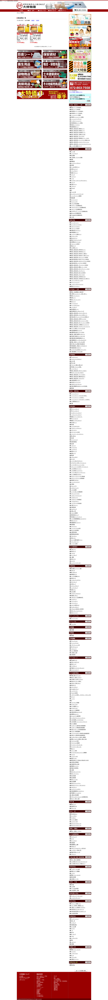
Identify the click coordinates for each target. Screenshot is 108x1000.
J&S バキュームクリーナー (76, 610)
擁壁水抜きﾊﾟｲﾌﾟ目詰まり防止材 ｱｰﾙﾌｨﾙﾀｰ (80, 760)
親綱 (72, 159)
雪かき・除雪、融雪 (75, 798)
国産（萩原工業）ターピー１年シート (79, 313)
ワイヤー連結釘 (74, 819)
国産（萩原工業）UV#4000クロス (78, 276)
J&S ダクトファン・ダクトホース (78, 785)
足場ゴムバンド (74, 169)
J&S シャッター (74, 779)
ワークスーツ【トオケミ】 (76, 745)
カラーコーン (74, 430)
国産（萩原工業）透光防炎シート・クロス (80, 138)
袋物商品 (38, 981)
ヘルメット (73, 445)
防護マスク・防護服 (75, 871)
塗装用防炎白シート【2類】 (77, 123)
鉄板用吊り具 (74, 806)
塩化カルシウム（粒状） (76, 681)
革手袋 (72, 884)
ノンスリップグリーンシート (77, 284)
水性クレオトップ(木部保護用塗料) (78, 729)
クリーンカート (74, 601)
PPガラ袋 (73, 363)
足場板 (72, 944)
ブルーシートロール (75, 226)
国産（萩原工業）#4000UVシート (78, 249)
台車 (72, 403)
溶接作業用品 (74, 441)
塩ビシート (73, 301)
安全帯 (72, 443)
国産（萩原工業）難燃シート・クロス (79, 267)
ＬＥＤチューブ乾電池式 (76, 499)
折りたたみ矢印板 (75, 530)
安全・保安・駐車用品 (75, 859)
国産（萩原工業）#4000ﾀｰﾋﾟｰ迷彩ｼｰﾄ (79, 253)
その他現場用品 (57, 979)
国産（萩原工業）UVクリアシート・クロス (80, 269)
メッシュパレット (75, 393)
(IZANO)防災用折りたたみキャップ (78, 911)
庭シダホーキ (74, 572)
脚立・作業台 (57, 978)
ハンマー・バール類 (75, 869)
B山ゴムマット (74, 238)
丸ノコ (72, 955)
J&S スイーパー (74, 612)
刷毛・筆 (73, 920)
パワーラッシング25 (75, 645)
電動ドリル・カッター (75, 875)
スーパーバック (74, 439)
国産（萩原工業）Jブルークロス (78, 274)
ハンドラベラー (74, 691)
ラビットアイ (74, 486)
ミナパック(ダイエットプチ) (77, 280)
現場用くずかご (74, 595)
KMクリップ (73, 664)
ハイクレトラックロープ (76, 414)
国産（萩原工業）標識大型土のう (78, 376)
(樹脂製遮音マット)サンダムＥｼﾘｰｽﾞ (78, 340)
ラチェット (73, 854)
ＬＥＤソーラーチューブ (76, 495)
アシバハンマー (74, 201)
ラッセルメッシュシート (76, 121)
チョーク (73, 754)
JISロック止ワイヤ (75, 662)
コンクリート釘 (74, 756)
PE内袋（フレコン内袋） (76, 366)
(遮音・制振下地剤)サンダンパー (78, 334)
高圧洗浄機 (73, 877)
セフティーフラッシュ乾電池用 (77, 478)
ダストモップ (74, 582)
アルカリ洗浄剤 (74, 693)
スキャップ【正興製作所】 (76, 209)
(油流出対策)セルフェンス (76, 712)
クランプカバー (74, 170)
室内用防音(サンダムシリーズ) (77, 311)
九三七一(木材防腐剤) (75, 731)
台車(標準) (73, 654)
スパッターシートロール (76, 224)
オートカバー (74, 840)
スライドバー (74, 526)
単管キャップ (74, 451)
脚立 (72, 940)
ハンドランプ (74, 449)
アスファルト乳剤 (75, 741)
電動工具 (56, 988)
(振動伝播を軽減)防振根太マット (78, 338)
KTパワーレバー (74, 647)
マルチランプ (74, 509)
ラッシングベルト (75, 643)
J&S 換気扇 (73, 777)
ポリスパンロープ (75, 670)
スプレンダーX (74, 457)
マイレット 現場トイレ (76, 903)
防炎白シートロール (75, 124)
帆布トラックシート (75, 295)
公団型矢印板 (74, 532)
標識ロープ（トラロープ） (76, 416)
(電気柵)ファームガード (76, 793)
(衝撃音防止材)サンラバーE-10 (77, 332)
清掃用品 (38, 986)
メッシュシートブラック (76, 119)
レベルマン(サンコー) (75, 898)
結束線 (72, 165)
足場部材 (38, 989)
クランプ (73, 174)
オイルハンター (74, 704)
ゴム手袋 (73, 886)
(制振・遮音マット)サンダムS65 (78, 342)
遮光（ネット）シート (75, 299)
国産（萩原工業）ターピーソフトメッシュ (80, 142)
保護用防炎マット (75, 126)
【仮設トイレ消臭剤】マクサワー (78, 907)
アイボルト (73, 817)
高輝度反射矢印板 (75, 534)
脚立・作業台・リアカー (76, 831)
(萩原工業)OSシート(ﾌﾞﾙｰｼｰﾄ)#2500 (78, 263)
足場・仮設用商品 (40, 977)
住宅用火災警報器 (75, 762)
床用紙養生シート (75, 232)
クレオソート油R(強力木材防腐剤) (78, 725)
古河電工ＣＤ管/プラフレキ (77, 679)
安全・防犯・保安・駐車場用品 (60, 981)
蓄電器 (72, 635)
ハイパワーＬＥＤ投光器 (76, 503)
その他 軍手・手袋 (75, 890)
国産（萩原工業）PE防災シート (78, 128)
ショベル (73, 553)
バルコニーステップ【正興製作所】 (78, 207)
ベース (72, 178)
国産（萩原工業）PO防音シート (78, 130)
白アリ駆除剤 (74, 723)
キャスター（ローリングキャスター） (79, 180)
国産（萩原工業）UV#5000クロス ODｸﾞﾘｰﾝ (80, 278)
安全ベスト (73, 538)
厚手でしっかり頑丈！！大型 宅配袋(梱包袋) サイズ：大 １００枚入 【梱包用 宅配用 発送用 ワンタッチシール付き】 (35, 38)
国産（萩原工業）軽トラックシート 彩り (79, 320)
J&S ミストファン (75, 773)
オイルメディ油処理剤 (75, 716)
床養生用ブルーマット (75, 230)
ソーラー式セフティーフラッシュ (78, 472)
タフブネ (73, 561)
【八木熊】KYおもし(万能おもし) (78, 863)
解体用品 (56, 982)
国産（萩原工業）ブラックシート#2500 (79, 265)
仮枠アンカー (74, 758)
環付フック (73, 804)
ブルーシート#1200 (75, 228)
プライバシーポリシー (24, 978)
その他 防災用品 (74, 913)
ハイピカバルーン (75, 501)
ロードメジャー (74, 199)
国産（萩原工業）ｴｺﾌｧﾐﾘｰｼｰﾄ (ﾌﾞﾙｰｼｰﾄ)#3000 (80, 261)
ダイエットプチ (74, 236)
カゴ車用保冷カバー (75, 401)
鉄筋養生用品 (57, 984)
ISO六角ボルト (74, 814)
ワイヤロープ (39, 994)
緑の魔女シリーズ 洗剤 (76, 568)
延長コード (73, 453)
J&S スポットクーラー (76, 771)
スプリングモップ (75, 586)
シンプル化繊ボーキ (75, 576)
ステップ (73, 182)
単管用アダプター (75, 480)
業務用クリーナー (75, 766)
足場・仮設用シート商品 (42, 976)
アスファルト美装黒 (75, 743)
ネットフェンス (74, 303)
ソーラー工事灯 (74, 543)
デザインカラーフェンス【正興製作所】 (79, 796)
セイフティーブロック (75, 163)
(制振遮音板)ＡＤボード (76, 347)
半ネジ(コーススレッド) (76, 825)
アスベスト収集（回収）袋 (76, 365)
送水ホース (73, 551)
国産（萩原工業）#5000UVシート (78, 251)
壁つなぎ (73, 188)
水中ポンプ (73, 846)
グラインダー (74, 957)
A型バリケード (74, 520)
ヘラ (72, 930)
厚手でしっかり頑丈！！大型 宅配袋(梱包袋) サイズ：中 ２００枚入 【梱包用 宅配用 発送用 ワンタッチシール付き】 (22, 38)
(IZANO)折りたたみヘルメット (77, 909)
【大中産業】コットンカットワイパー (79, 721)
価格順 (32, 20)
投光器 (72, 424)
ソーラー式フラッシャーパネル (77, 464)
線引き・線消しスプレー (76, 677)
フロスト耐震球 (74, 513)
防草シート (73, 297)
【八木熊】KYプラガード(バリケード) (79, 861)
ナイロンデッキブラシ (75, 580)
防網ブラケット (74, 172)
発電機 (72, 629)
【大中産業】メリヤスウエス (77, 719)
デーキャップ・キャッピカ (76, 896)
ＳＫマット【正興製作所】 (76, 205)
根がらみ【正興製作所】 (76, 213)
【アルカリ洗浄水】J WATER (77, 609)
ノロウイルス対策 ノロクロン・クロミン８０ (81, 694)
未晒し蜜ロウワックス (75, 675)
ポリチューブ (74, 836)
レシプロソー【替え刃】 (76, 850)
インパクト (73, 951)
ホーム (18, 12)
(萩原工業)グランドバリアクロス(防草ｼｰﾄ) (80, 317)
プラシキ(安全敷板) (75, 203)
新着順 (37, 20)
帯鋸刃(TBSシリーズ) (75, 852)
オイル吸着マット (75, 706)
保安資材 (38, 983)
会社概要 (21, 976)
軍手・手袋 (56, 983)
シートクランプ (74, 153)
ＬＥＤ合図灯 (74, 489)
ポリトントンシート (75, 282)
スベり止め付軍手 (75, 888)
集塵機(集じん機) (74, 844)
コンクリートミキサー (75, 789)
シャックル (73, 624)
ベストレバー (74, 648)
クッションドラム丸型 (75, 528)
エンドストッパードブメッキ (77, 194)
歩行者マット (74, 422)
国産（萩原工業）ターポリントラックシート (80, 326)
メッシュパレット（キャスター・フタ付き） (80, 399)
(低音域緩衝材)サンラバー (76, 330)
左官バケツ (73, 559)
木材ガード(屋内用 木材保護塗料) (78, 735)
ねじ (55, 977)
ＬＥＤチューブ (74, 497)
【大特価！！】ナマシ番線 (76, 157)
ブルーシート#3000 (75, 244)
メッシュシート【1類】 (76, 115)
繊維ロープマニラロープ (76, 420)
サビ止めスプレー (75, 689)
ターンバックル (74, 618)
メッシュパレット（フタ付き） (77, 397)
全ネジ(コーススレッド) (76, 823)
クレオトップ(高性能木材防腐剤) (78, 727)
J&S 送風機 (73, 781)
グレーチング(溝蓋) (75, 702)
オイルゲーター (74, 708)
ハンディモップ (74, 587)
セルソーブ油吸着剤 (75, 710)
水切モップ (73, 584)
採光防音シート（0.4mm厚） (77, 111)
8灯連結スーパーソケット (76, 516)
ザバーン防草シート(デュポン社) (78, 328)
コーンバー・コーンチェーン (77, 434)
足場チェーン (74, 184)
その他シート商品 (40, 979)
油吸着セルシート (75, 714)
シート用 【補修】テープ (76, 146)
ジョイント (73, 176)
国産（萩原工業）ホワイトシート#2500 (79, 257)
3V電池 (72, 484)
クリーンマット (74, 603)
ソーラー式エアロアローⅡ (76, 461)
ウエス (72, 936)
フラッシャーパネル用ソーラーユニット (79, 466)
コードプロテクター (75, 426)
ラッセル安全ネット (75, 167)
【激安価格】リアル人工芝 (76, 351)
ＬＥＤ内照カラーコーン (76, 468)
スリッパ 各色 (74, 750)
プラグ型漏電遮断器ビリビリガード (78, 518)
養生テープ (73, 245)
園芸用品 (73, 965)
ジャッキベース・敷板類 (76, 195)
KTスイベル (73, 808)
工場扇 (72, 769)
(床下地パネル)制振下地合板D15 (78, 344)
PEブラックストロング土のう (77, 372)
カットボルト (74, 815)
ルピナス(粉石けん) (75, 605)
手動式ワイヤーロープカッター (77, 668)
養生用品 (38, 978)
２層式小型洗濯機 (75, 795)
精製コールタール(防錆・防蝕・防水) (79, 739)
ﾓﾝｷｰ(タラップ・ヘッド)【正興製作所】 (79, 211)
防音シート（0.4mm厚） (76, 107)
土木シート (73, 549)
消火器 (72, 437)
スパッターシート (75, 222)
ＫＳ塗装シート (74, 247)
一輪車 (72, 557)
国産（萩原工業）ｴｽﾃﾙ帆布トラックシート (80, 324)
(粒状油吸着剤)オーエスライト (77, 791)
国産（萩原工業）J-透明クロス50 (78, 134)
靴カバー (73, 748)
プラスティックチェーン (76, 428)
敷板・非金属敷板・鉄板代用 (77, 292)
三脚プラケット (74, 505)
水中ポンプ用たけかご (75, 683)
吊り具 (55, 976)
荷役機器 (38, 993)
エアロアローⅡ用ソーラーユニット (78, 462)
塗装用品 (56, 987)
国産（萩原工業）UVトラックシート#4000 (80, 322)
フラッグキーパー (75, 541)
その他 (72, 217)
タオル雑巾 (73, 591)
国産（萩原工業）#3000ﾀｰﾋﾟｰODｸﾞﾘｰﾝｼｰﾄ (80, 255)
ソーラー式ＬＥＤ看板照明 (76, 491)
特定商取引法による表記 (24, 977)
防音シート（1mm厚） (76, 109)
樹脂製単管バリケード (75, 522)
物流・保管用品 (40, 982)
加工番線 (73, 155)
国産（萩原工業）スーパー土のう (78, 374)
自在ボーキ (73, 578)
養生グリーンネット (75, 286)
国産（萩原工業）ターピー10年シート (79, 315)
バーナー (73, 873)
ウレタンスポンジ (75, 607)
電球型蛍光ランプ (75, 515)
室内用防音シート (75, 309)
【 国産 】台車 (74, 652)
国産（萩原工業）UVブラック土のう (79, 370)
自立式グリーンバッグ (75, 382)
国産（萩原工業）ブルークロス (77, 136)
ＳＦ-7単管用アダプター (76, 474)
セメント (73, 696)
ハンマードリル (74, 953)
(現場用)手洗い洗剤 (75, 764)
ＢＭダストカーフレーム (76, 384)
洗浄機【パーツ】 (75, 879)
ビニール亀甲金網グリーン (76, 540)
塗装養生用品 (74, 924)
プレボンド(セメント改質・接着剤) (78, 737)
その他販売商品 (40, 996)
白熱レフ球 (73, 511)
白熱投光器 (73, 507)
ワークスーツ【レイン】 (76, 746)
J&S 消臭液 (73, 775)
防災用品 (56, 986)
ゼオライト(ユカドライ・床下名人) (78, 848)
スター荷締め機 (74, 650)
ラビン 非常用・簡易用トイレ (77, 905)
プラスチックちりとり (75, 593)
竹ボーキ (73, 570)
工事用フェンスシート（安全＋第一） (79, 293)
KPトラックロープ (75, 409)
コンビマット (74, 599)
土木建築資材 (39, 984)
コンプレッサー (74, 938)
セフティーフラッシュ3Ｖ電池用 (78, 476)
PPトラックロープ (75, 411)
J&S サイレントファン (76, 783)
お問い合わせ (22, 979)
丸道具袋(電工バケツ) (75, 380)
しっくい (73, 698)
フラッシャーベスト (75, 493)
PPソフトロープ (74, 418)
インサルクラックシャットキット (78, 718)
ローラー (73, 928)
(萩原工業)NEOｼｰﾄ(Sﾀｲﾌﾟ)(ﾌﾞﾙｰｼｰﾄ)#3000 (80, 259)
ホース (72, 838)
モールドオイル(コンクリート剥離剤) (79, 752)
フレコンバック (74, 357)
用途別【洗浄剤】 (75, 768)
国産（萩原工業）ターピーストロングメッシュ (81, 144)
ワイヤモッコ (74, 666)
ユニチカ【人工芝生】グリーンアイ (78, 349)
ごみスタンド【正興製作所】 (77, 597)
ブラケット (73, 186)
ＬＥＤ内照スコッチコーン (76, 470)
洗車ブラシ (73, 589)
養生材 (72, 455)
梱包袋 (22, 12)
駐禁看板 (73, 524)
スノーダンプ (74, 555)
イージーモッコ (74, 368)
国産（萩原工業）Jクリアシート (78, 270)
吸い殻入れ (73, 436)
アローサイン (74, 536)
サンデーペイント (75, 919)
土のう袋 (73, 361)
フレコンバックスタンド (76, 359)
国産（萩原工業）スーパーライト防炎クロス (80, 140)
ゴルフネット (74, 787)
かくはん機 (73, 926)
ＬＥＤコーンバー (75, 488)
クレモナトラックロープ (76, 412)
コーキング (73, 922)
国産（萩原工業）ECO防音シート (78, 132)
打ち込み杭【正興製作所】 (76, 215)
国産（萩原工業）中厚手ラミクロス (78, 319)
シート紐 (73, 151)
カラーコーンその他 (75, 432)
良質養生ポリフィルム (75, 242)
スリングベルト (74, 641)
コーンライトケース (75, 482)
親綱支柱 (73, 161)
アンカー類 (73, 192)
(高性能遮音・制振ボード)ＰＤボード (79, 345)
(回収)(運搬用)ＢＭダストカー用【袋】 (79, 386)
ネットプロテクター (75, 305)
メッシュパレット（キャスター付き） (79, 395)
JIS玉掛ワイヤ (74, 660)
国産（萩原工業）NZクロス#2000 (78, 272)
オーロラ (73, 459)
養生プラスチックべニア (76, 240)
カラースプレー (74, 687)
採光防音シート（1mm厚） (77, 113)
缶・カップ (73, 934)
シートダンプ (74, 307)
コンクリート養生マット (76, 234)
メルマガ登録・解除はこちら (75, 92)
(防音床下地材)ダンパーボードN (78, 336)
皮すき (72, 932)
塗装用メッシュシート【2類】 (77, 117)
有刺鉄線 (73, 842)
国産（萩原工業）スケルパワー (77, 378)
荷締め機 (73, 197)
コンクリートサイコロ (75, 563)
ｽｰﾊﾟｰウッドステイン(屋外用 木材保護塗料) (80, 733)
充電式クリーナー (75, 959)
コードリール (74, 447)
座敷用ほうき (74, 574)
